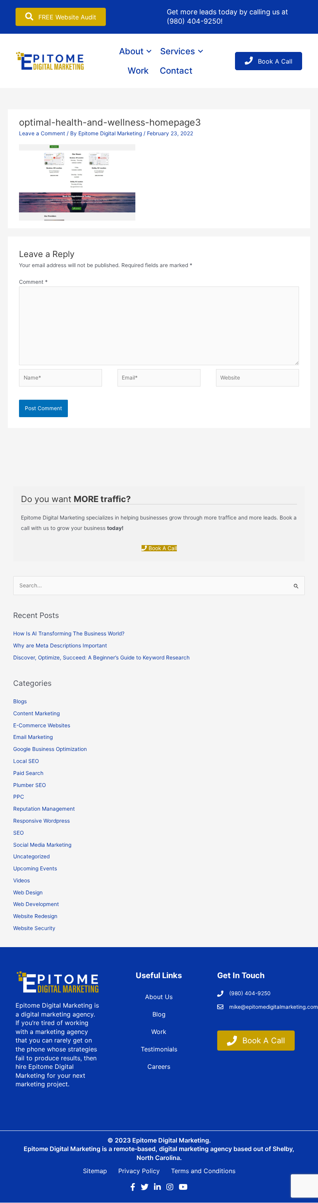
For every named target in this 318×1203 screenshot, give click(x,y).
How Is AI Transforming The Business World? (68, 633)
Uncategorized (31, 856)
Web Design (28, 892)
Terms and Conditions (203, 1171)
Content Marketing (36, 713)
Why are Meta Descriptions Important (60, 645)
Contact (176, 71)
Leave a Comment (42, 133)
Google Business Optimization (50, 749)
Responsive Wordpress (41, 821)
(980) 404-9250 (194, 21)
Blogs (20, 701)
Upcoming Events (35, 868)
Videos (21, 880)
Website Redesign (35, 916)
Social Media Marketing (42, 845)
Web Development (36, 904)
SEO (18, 833)
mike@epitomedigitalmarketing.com (273, 1007)
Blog (159, 1014)
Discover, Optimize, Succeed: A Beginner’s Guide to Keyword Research (101, 657)
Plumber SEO (29, 785)
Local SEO (26, 761)
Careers (158, 1066)
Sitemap (95, 1171)
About (131, 51)
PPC (18, 797)
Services (177, 51)
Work (138, 71)
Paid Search (28, 773)
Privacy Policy (139, 1171)
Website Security (34, 928)
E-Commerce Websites (41, 725)
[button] (148, 51)
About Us (159, 997)
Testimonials (159, 1049)
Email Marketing (33, 737)
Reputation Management (44, 809)
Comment (33, 282)
